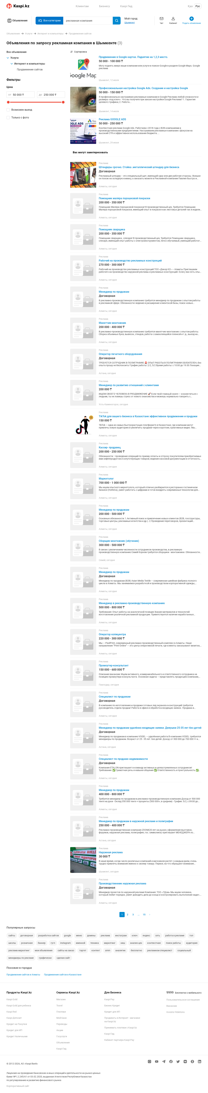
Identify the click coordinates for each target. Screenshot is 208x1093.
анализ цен (136, 943)
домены (91, 935)
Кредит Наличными (16, 1036)
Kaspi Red (11, 1011)
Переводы (61, 1024)
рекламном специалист (159, 950)
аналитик (120, 950)
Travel (59, 1005)
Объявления (19, 20)
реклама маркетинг (19, 950)
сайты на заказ (66, 950)
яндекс (146, 935)
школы (12, 943)
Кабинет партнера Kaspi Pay (119, 1040)
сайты (11, 935)
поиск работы (173, 943)
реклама (105, 935)
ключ (134, 935)
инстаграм (121, 935)
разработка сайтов (48, 935)
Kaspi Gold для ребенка (18, 1005)
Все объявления (16, 52)
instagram (65, 943)
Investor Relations (175, 1012)
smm (107, 950)
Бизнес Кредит (112, 1005)
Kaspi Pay (109, 999)
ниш (123, 943)
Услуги (14, 57)
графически (45, 958)
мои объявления (43, 950)
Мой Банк (61, 1018)
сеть (157, 935)
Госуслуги (61, 1036)
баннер (42, 943)
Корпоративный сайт (17, 1086)
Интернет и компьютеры (29, 63)
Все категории (52, 20)
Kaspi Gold (11, 999)
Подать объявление (191, 23)
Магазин (61, 999)
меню (79, 935)
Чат (161, 23)
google (67, 935)
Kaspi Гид (61, 1048)
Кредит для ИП (14, 1030)
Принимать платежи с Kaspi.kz (120, 1027)
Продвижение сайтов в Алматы (23, 974)
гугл (53, 943)
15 (144, 914)
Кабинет (173, 23)
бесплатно (136, 950)
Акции (59, 1030)
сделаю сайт (63, 958)
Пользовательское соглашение (183, 999)
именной (80, 943)
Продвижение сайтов (30, 69)
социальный (184, 950)
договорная (26, 935)
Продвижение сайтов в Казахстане (62, 974)
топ (191, 935)
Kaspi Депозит (14, 1018)
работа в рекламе (174, 935)
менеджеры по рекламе (21, 958)
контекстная (154, 943)
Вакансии (171, 1006)
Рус (197, 6)
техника (94, 943)
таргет (82, 950)
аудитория (191, 943)
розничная (27, 943)
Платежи (61, 1011)
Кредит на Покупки (16, 1024)
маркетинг (109, 943)
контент (95, 950)
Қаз (190, 6)
